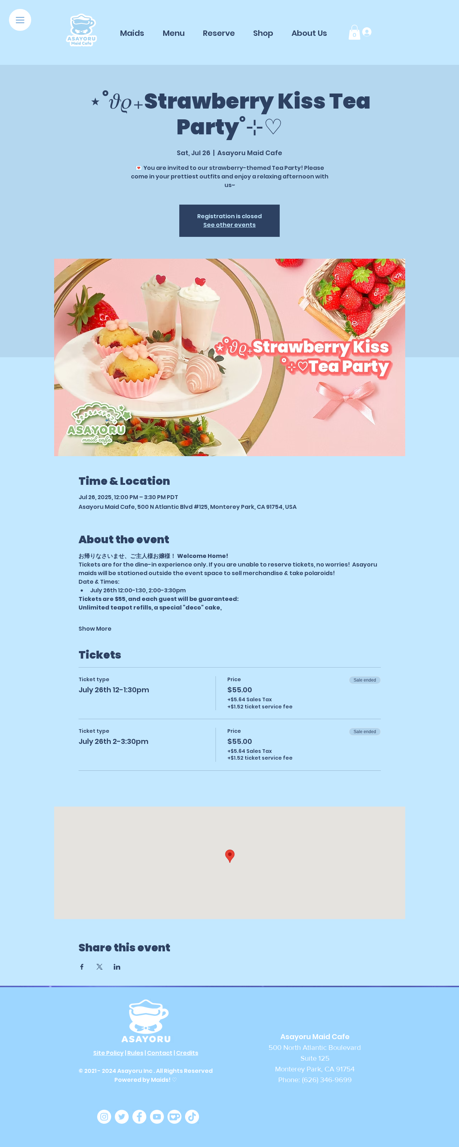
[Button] (81, 31)
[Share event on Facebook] (82, 967)
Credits (187, 1053)
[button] (20, 20)
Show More (95, 629)
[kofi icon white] (174, 1117)
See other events (229, 225)
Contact (159, 1053)
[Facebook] (139, 1117)
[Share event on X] (99, 967)
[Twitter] (122, 1117)
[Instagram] (104, 1117)
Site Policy (108, 1053)
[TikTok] (192, 1117)
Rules (135, 1053)
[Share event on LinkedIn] (117, 967)
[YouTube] (157, 1117)
